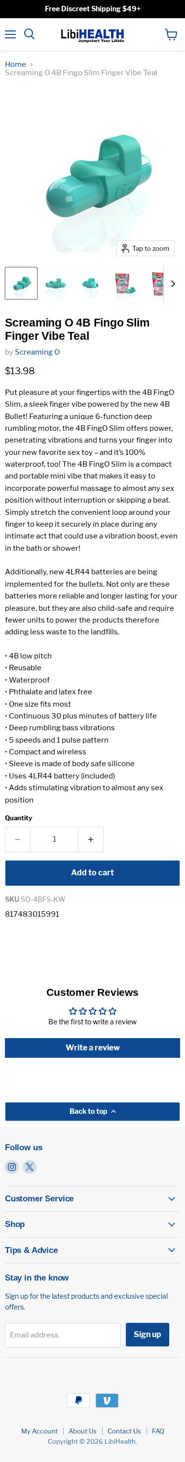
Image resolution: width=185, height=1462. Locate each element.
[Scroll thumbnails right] (171, 284)
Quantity (18, 818)
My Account (39, 1431)
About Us (83, 1431)
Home (15, 64)
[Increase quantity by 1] (91, 839)
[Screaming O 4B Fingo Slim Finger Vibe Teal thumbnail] (21, 283)
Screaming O (37, 352)
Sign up (147, 1334)
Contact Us (124, 1431)
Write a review (93, 1047)
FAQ (158, 1431)
